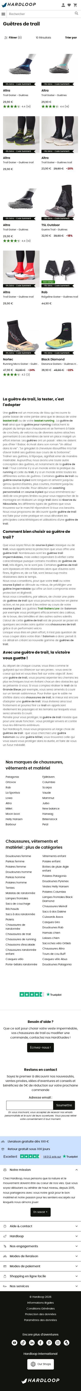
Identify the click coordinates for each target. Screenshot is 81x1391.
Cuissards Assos (52, 917)
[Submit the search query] (76, 14)
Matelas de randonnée (20, 893)
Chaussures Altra (53, 948)
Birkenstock (49, 819)
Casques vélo (14, 959)
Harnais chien (51, 933)
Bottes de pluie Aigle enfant (55, 869)
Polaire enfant (51, 861)
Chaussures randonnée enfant (21, 952)
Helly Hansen (14, 819)
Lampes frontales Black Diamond (57, 899)
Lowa (9, 798)
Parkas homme (15, 877)
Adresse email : (40, 1097)
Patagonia (12, 777)
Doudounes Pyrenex (55, 881)
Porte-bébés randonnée (21, 964)
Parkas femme (15, 861)
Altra (8, 803)
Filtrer (15, 37)
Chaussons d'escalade (20, 944)
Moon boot (13, 814)
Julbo (45, 803)
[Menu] (3, 14)
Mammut (48, 798)
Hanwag (47, 814)
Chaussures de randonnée (15, 927)
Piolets (10, 919)
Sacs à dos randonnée (20, 914)
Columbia (48, 782)
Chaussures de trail (18, 934)
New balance (51, 808)
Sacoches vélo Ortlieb (56, 943)
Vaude (46, 793)
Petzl (45, 824)
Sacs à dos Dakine (54, 911)
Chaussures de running (21, 939)
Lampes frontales (17, 898)
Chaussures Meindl (54, 906)
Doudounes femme (18, 856)
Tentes (10, 888)
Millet (9, 808)
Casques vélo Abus (54, 959)
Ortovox (11, 782)
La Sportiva (13, 793)
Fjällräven (48, 777)
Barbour (11, 824)
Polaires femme (16, 867)
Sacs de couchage (18, 903)
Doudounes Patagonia (56, 964)
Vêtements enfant (54, 856)
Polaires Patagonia (54, 876)
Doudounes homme (19, 872)
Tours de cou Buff (54, 954)
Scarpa (47, 787)
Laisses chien (51, 938)
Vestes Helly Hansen (55, 886)
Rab (8, 787)
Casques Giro (51, 922)
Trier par (71, 37)
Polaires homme (16, 882)
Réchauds (12, 909)
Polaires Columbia (54, 892)
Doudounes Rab (52, 927)
